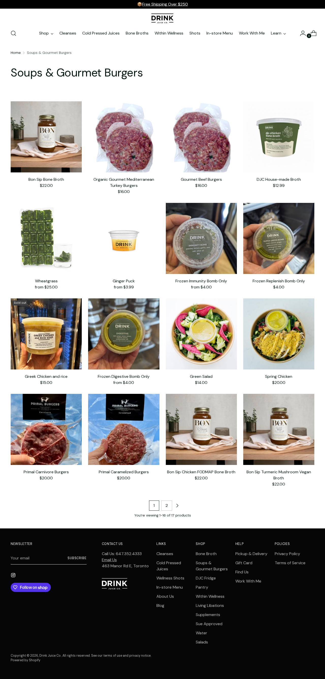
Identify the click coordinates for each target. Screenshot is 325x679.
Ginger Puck (124, 281)
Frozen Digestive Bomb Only (124, 376)
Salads (202, 642)
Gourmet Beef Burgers (201, 179)
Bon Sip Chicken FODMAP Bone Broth (201, 472)
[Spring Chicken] (278, 333)
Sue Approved (209, 623)
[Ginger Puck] (123, 238)
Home (16, 52)
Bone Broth (206, 553)
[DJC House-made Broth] (278, 136)
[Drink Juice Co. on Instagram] (14, 576)
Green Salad (201, 376)
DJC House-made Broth (279, 179)
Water (201, 633)
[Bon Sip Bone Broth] (46, 136)
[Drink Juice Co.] (162, 18)
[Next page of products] (177, 505)
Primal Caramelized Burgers (124, 472)
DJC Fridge (206, 578)
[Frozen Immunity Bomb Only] (201, 238)
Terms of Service (290, 562)
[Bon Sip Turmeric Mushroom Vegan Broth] (278, 429)
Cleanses (164, 553)
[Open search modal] (13, 33)
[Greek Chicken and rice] (46, 333)
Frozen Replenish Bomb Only (279, 281)
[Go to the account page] (301, 33)
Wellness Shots (170, 578)
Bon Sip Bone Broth (46, 179)
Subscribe (77, 558)
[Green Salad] (201, 333)
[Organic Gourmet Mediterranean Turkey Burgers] (123, 136)
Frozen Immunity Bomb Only (201, 281)
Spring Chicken (278, 376)
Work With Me (248, 581)
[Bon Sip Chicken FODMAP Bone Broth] (201, 429)
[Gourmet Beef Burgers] (201, 136)
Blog (160, 605)
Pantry (202, 587)
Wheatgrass (46, 281)
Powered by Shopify (25, 660)
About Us (165, 596)
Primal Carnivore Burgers (46, 472)
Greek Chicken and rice (46, 376)
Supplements (208, 614)
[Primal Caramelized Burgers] (123, 429)
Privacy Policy (287, 553)
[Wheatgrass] (46, 238)
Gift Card (243, 562)
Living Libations (210, 605)
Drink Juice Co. (50, 656)
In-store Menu (169, 587)
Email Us (109, 559)
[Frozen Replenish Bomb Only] (278, 238)
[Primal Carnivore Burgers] (46, 429)
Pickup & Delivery (251, 553)
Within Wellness (210, 596)
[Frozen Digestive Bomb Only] (123, 333)
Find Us (242, 572)
